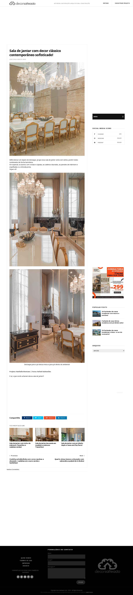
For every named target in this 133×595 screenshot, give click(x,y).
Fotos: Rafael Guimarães (41, 371)
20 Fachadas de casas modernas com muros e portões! (110, 313)
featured (22, 409)
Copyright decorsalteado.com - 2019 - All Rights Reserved (66, 590)
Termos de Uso (26, 560)
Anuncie (26, 565)
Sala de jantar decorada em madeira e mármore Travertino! (45, 445)
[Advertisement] (66, 25)
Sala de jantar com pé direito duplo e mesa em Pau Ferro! (72, 444)
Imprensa (26, 563)
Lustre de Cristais (30, 409)
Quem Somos (26, 558)
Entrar (106, 3)
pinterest (109, 142)
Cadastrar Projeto (122, 3)
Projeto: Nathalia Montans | (20, 371)
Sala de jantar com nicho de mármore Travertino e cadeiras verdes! (19, 445)
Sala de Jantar (40, 409)
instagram (109, 138)
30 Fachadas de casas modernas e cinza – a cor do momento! (112, 332)
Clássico (16, 409)
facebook (109, 134)
